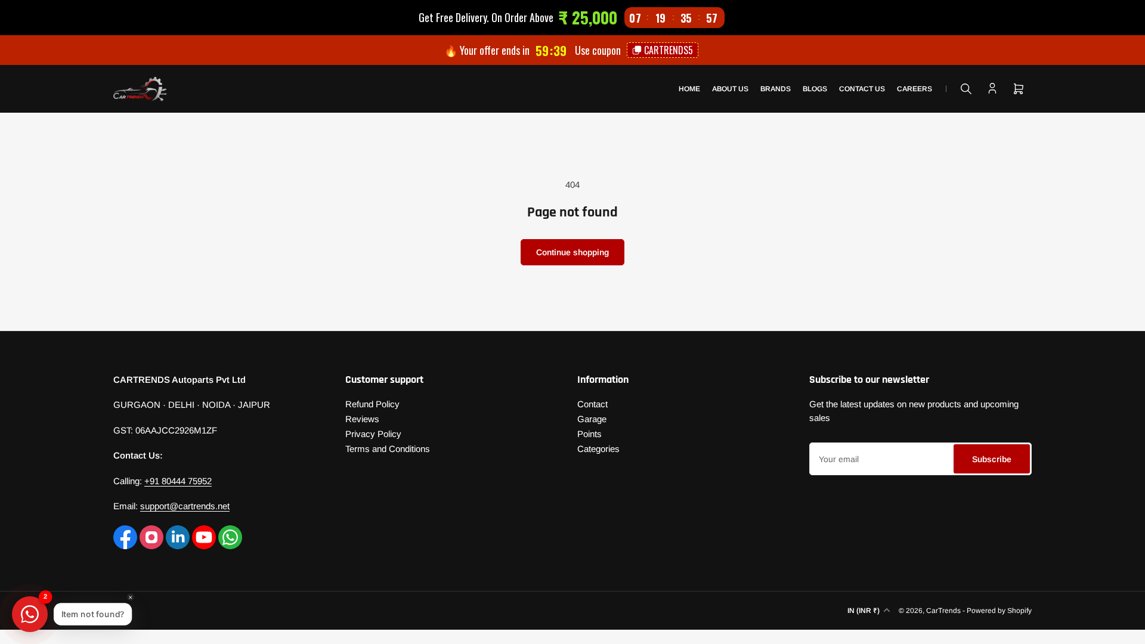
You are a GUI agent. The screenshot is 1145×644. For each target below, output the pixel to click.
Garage (591, 419)
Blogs (815, 89)
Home (689, 89)
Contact (592, 404)
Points (589, 434)
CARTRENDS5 (668, 50)
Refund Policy (372, 404)
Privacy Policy (373, 434)
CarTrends (943, 610)
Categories (598, 449)
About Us (730, 89)
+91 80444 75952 (178, 481)
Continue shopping (572, 252)
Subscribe (991, 459)
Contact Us (862, 89)
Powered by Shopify (999, 610)
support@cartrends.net (185, 506)
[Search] (966, 89)
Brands (775, 89)
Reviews (362, 419)
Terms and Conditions (387, 449)
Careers (914, 89)
